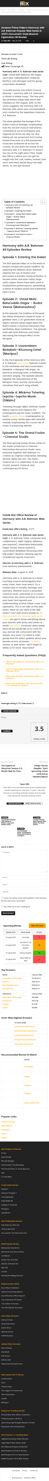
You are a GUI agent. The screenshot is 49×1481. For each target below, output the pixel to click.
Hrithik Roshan (7, 1335)
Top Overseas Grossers (11, 1299)
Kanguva (5, 1209)
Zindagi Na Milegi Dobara (12, 1275)
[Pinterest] (16, 47)
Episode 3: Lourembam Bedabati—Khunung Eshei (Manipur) (21, 224)
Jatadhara (5, 1213)
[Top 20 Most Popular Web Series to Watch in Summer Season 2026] (8, 813)
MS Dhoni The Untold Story (12, 1252)
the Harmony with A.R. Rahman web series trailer (23, 616)
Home (3, 10)
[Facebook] (4, 47)
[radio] (3, 698)
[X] (10, 47)
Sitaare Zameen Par (9, 1263)
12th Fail (4, 1267)
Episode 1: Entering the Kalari (18, 211)
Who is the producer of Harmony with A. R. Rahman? (25, 663)
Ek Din (3, 1153)
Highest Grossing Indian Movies (14, 1439)
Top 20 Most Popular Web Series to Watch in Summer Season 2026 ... (8, 822)
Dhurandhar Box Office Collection (15, 1414)
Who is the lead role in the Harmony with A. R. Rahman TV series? (24, 684)
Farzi (3, 1382)
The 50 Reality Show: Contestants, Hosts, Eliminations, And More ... (24, 833)
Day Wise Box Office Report (13, 1296)
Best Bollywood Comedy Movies (15, 1454)
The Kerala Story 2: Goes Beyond (15, 1169)
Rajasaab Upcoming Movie (13, 1426)
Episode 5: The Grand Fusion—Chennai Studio (19, 236)
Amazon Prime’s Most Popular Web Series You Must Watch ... (39, 822)
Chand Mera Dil (8, 1229)
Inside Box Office (30, 1478)
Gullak (4, 1398)
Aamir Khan (6, 1328)
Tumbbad (5, 1256)
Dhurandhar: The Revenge (12, 1165)
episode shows (17, 416)
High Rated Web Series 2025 (13, 1443)
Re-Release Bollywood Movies (14, 1447)
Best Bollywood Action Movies (14, 1450)
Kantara (4, 1189)
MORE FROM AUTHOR (33, 803)
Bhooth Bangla (7, 1161)
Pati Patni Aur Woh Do (10, 1225)
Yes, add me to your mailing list (16, 907)
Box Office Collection (10, 1288)
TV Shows (21, 10)
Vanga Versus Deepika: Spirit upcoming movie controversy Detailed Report (39, 771)
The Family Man (8, 1394)
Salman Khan (7, 1320)
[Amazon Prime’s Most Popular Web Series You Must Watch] (40, 813)
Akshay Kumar (7, 1332)
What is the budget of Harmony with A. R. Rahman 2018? (24, 670)
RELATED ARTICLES (15, 803)
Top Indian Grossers (10, 1303)
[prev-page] (23, 840)
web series (22, 363)
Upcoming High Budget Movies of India (18, 1422)
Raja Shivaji (6, 1157)
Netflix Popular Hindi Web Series (14, 1458)
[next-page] (26, 840)
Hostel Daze (6, 1378)
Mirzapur (5, 1402)
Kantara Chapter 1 (9, 1193)
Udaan (4, 1271)
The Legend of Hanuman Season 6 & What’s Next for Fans (11, 768)
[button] (24, 662)
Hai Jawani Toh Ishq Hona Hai (14, 1233)
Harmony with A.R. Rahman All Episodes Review (19, 206)
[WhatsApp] (22, 47)
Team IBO (6, 41)
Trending (5, 817)
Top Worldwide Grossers (12, 1307)
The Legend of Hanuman (11, 1390)
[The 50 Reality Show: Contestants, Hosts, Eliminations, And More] (24, 819)
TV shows (35, 641)
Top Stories (11, 10)
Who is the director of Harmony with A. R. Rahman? (24, 677)
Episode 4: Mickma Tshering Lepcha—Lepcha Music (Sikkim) (22, 230)
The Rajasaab (7, 1197)
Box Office (14, 626)
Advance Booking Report (11, 1292)
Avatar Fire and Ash (9, 1260)
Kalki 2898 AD (7, 1201)
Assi (3, 1173)
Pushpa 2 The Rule (9, 1205)
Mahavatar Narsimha (10, 1248)
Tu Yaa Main (6, 1177)
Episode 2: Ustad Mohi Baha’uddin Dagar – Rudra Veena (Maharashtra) (21, 216)
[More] (28, 47)
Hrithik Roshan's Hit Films (11, 1418)
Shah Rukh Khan (8, 1324)
